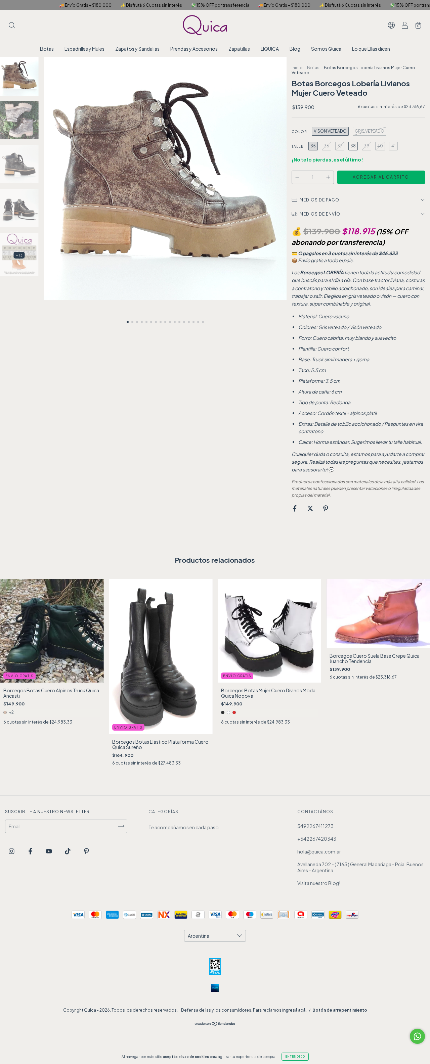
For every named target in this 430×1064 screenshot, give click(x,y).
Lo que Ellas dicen (371, 49)
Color (299, 132)
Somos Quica (326, 49)
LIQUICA (270, 49)
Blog (295, 49)
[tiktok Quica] (68, 851)
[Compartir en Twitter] (310, 508)
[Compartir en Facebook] (295, 508)
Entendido (295, 1056)
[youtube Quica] (49, 851)
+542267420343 (316, 839)
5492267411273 (315, 826)
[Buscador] (11, 25)
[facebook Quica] (31, 851)
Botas (47, 49)
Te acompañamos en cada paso (183, 827)
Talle (297, 146)
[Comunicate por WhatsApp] (417, 1036)
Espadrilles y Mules (84, 49)
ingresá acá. (294, 1010)
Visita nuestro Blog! (318, 883)
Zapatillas (239, 49)
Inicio (297, 67)
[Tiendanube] (215, 1024)
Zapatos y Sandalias (137, 49)
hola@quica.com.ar (319, 851)
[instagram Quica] (12, 851)
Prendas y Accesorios (194, 49)
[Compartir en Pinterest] (325, 508)
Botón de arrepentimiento (339, 1010)
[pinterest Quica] (86, 851)
